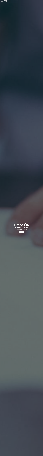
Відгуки (37, 1)
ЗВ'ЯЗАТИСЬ (21, 231)
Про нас (24, 1)
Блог (34, 1)
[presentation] (1, 228)
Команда (31, 1)
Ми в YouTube (20, 1)
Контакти (40, 1)
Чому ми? (27, 1)
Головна (16, 1)
